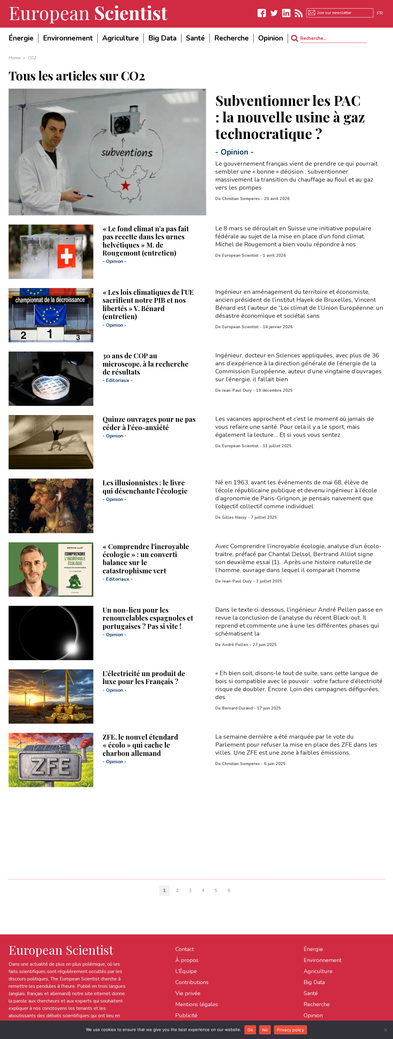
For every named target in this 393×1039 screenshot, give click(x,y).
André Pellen (235, 645)
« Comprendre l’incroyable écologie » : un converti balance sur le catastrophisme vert (146, 558)
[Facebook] (262, 13)
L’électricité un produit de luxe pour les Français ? (144, 677)
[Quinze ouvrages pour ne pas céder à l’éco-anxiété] (51, 442)
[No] (385, 1030)
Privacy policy (290, 1029)
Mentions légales (196, 1004)
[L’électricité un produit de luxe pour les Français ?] (51, 696)
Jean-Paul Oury (237, 390)
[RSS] (299, 13)
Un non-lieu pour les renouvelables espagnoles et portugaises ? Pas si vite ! (148, 618)
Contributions (191, 982)
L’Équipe (186, 971)
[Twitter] (274, 13)
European (88, 12)
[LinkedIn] (286, 13)
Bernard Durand (237, 708)
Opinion (234, 152)
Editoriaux (117, 380)
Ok (250, 1029)
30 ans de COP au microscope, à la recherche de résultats (146, 363)
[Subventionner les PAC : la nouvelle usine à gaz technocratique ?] (107, 152)
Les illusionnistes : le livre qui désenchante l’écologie (145, 486)
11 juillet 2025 (277, 446)
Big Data (314, 982)
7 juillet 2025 (264, 517)
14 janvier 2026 (278, 327)
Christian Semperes (241, 199)
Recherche (317, 1004)
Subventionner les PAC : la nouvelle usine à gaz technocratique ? (290, 116)
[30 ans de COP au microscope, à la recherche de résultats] (51, 379)
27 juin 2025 (265, 645)
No (265, 1029)
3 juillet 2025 (269, 581)
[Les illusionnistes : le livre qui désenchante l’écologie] (51, 506)
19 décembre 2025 (274, 390)
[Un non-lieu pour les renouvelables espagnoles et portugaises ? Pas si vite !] (51, 633)
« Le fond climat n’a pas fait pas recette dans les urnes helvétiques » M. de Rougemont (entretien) (146, 240)
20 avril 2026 (277, 199)
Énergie (313, 949)
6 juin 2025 (275, 764)
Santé (311, 993)
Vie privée (187, 993)
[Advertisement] (193, 830)
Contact (184, 949)
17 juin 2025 (269, 708)
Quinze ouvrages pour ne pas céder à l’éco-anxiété (149, 423)
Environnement (322, 960)
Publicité (186, 1015)
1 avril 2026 (274, 255)
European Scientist (240, 255)
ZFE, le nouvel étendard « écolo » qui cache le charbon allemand (140, 745)
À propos (186, 960)
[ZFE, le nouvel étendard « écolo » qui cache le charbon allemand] (51, 760)
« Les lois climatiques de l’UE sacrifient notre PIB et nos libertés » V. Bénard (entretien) (148, 304)
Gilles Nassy (234, 517)
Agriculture (318, 971)
